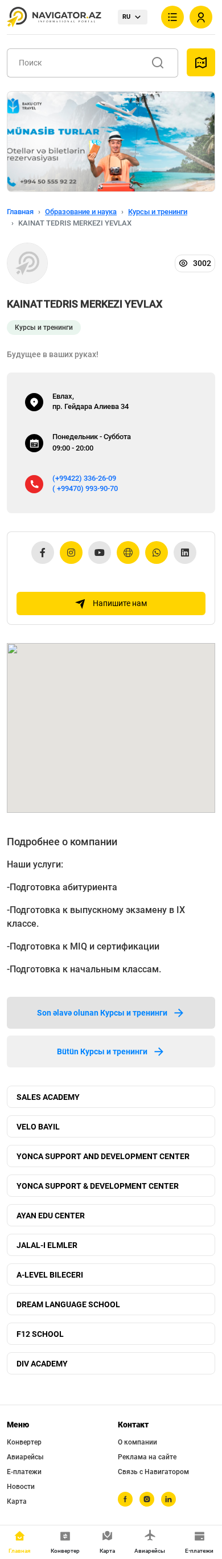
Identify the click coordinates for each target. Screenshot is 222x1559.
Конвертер (24, 1442)
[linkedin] (168, 1499)
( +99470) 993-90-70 (85, 488)
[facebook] (125, 1499)
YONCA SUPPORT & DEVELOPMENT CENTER (98, 1185)
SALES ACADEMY (48, 1097)
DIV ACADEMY (42, 1363)
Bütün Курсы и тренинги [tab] (102, 1051)
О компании (137, 1442)
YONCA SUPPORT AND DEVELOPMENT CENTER (103, 1156)
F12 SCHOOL (40, 1334)
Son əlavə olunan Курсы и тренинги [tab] (102, 1012)
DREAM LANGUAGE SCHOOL (68, 1304)
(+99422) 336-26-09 (84, 478)
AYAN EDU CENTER (51, 1215)
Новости (21, 1487)
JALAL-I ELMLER (47, 1245)
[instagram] (146, 1499)
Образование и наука (81, 211)
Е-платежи (24, 1472)
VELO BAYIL (38, 1126)
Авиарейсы (25, 1457)
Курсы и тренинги (157, 211)
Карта (17, 1501)
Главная (20, 211)
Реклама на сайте (147, 1457)
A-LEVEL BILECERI (50, 1274)
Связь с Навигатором (153, 1472)
